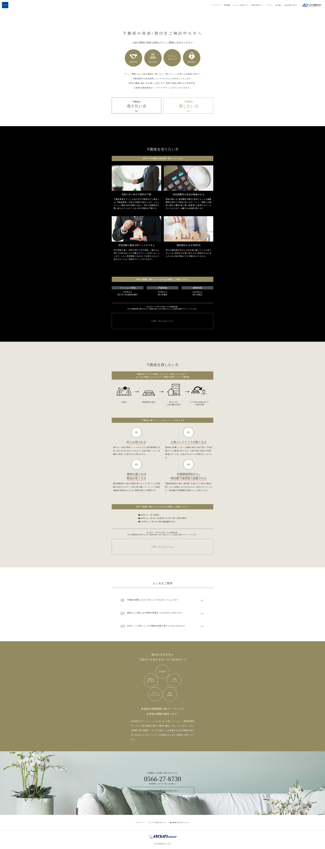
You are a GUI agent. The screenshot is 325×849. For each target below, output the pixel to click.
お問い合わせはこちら (162, 321)
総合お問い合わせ (291, 5)
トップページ (216, 5)
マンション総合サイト (240, 5)
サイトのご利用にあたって (157, 822)
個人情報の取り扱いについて (180, 822)
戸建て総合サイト (257, 5)
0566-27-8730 (162, 778)
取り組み (278, 5)
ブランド (269, 5)
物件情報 (227, 5)
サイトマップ (139, 822)
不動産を (136, 104)
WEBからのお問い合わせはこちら (162, 790)
